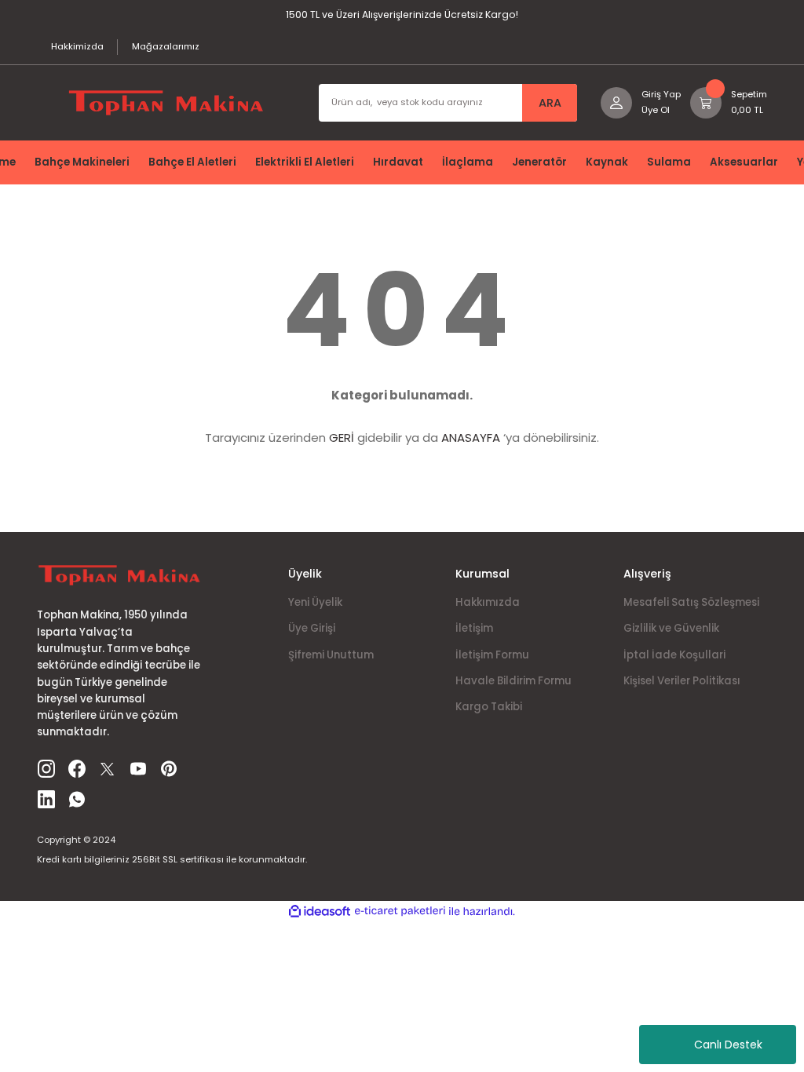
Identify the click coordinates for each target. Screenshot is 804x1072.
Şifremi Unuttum (331, 654)
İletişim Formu (492, 654)
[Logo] (166, 102)
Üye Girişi (311, 628)
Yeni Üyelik (315, 602)
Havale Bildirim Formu (513, 680)
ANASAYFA (470, 437)
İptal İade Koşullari (674, 654)
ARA (550, 103)
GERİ (341, 437)
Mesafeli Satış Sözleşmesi (691, 602)
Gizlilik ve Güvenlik (671, 628)
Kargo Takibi (488, 706)
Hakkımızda (487, 602)
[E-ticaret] (400, 911)
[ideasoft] (319, 912)
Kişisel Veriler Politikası (681, 680)
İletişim (474, 628)
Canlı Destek (728, 1044)
